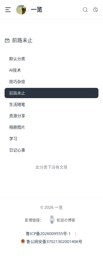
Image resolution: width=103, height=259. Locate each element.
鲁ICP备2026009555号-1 (48, 233)
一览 (59, 207)
